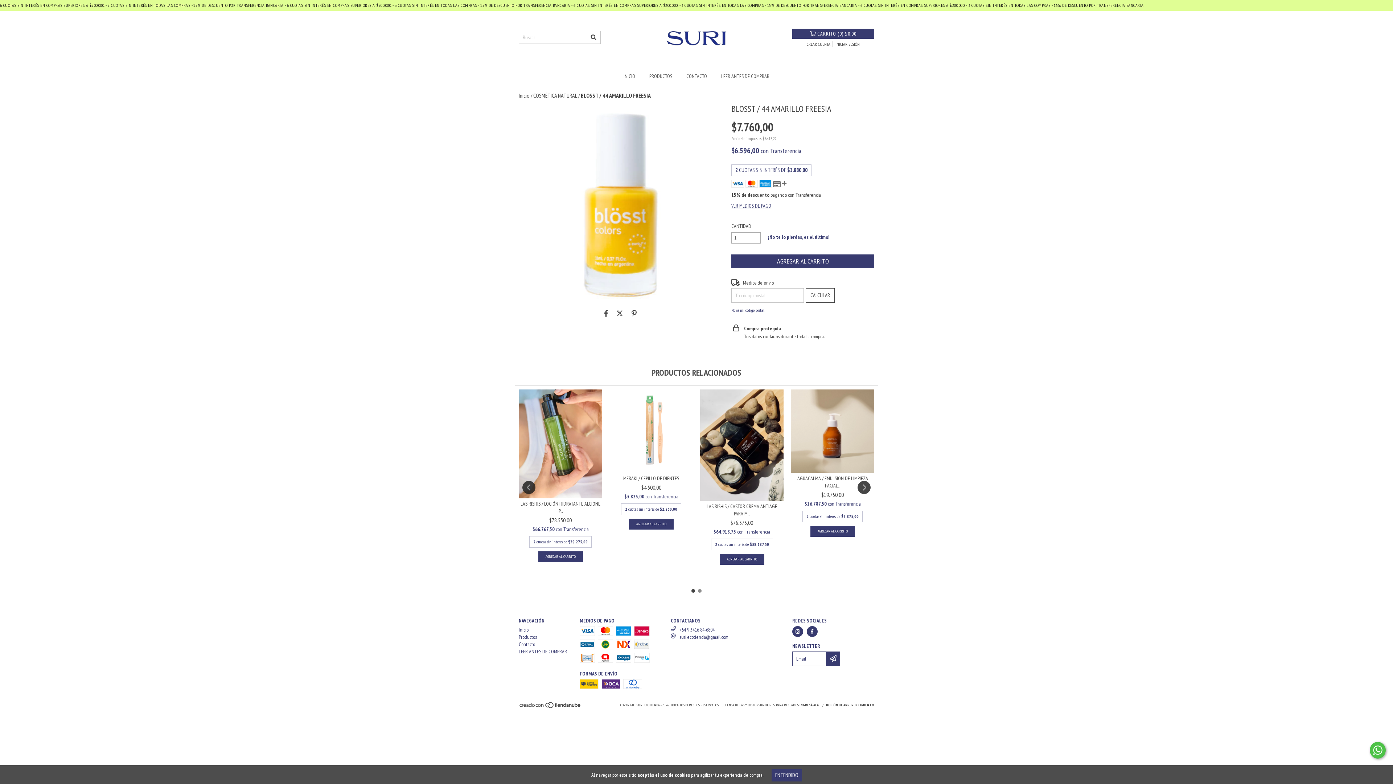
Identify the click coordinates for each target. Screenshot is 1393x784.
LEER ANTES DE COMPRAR (745, 76)
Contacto (696, 76)
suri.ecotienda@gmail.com (703, 637)
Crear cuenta (818, 44)
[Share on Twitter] (619, 313)
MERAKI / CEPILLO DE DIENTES (651, 478)
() (836, 33)
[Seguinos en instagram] (797, 631)
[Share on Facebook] (606, 313)
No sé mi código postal (747, 310)
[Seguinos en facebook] (812, 631)
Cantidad (741, 226)
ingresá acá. (810, 705)
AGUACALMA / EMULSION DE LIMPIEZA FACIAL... (832, 482)
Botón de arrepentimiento (850, 705)
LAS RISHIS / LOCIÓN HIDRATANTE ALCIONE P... (560, 507)
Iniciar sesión (847, 44)
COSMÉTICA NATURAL (555, 95)
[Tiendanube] (550, 707)
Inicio (629, 76)
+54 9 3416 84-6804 (697, 629)
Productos (660, 76)
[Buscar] (593, 37)
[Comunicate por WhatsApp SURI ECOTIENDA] (1378, 750)
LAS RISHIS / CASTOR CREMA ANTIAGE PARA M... (742, 510)
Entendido (786, 775)
